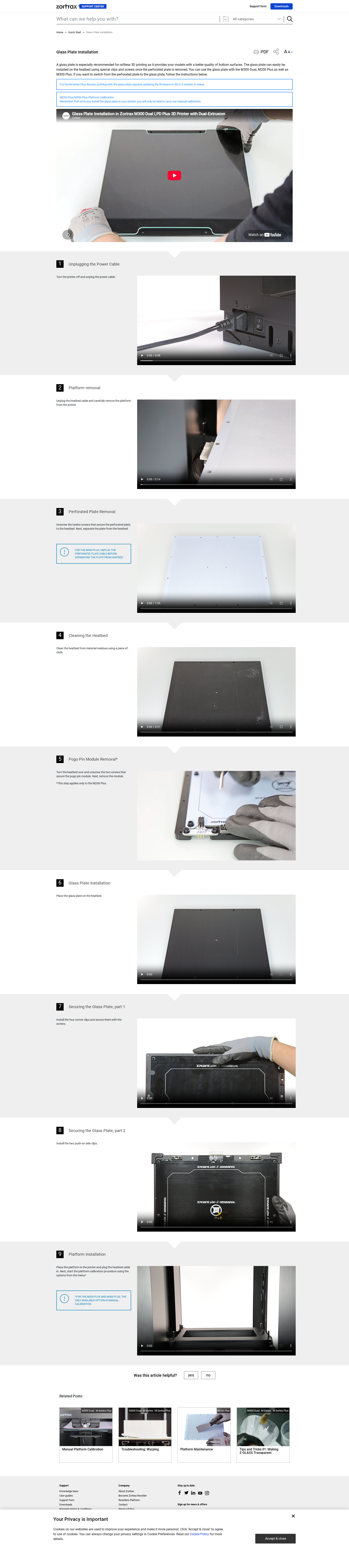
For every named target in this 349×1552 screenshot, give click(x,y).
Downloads (281, 6)
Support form (258, 6)
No (208, 1375)
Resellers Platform (129, 1500)
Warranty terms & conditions (75, 1509)
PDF (265, 51)
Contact (123, 1504)
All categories (243, 19)
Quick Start (74, 32)
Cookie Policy (199, 1534)
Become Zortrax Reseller (133, 1495)
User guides (66, 1495)
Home (59, 32)
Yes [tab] (191, 1375)
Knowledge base (68, 1491)
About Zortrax (126, 1491)
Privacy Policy (126, 1509)
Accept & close (275, 1538)
